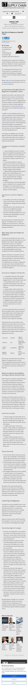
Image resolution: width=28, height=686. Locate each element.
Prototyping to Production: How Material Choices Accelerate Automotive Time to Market (19, 629)
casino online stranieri (17, 106)
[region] (14, 675)
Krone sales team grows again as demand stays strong (12, 647)
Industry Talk (21, 655)
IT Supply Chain (7, 655)
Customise (14, 679)
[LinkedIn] (7, 13)
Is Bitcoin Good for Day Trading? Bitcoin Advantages (5, 647)
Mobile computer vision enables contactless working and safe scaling (19, 648)
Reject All (14, 683)
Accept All (14, 676)
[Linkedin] (6, 38)
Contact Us (18, 13)
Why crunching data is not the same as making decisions (5, 627)
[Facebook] (12, 13)
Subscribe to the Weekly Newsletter (11, 11)
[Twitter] (23, 11)
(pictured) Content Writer (8, 41)
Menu (14, 17)
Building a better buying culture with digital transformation (12, 627)
